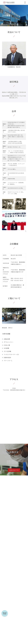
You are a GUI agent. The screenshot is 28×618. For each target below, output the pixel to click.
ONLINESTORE (5, 613)
